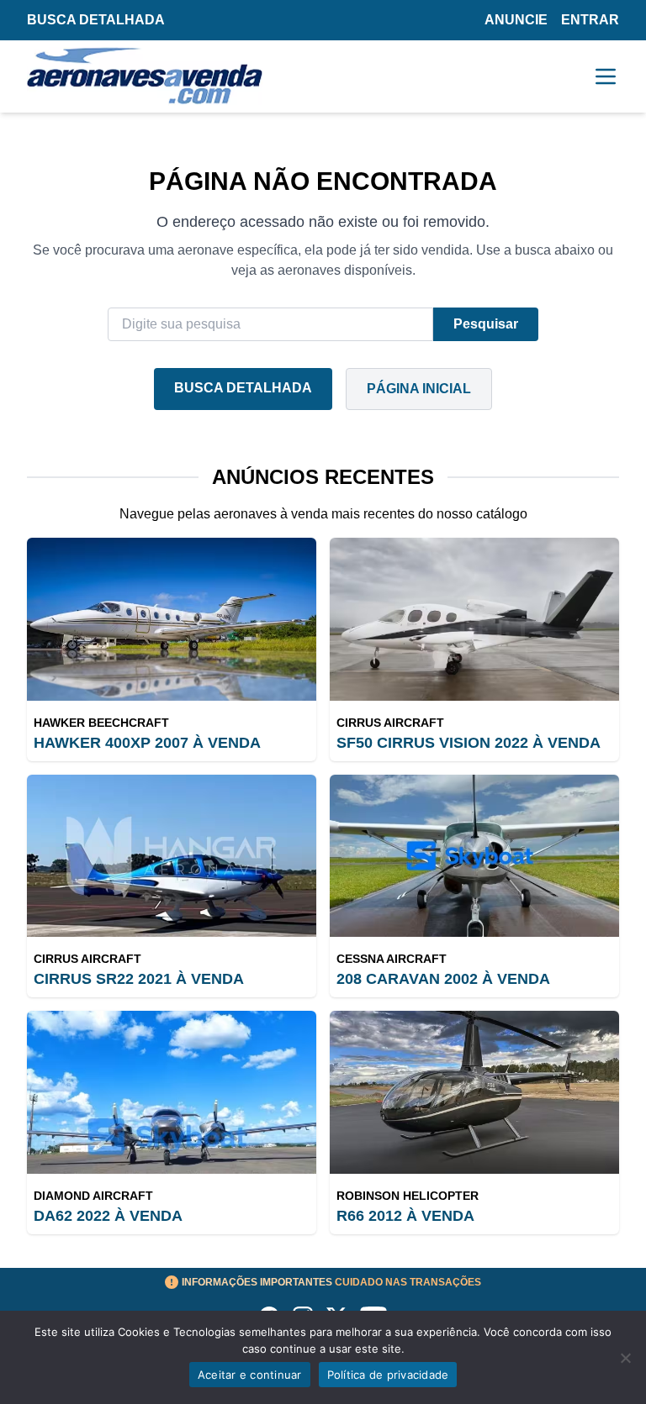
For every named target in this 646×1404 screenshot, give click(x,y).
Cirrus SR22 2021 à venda (139, 978)
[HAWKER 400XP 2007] (171, 619)
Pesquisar (485, 324)
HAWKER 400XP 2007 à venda (147, 742)
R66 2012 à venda (405, 1215)
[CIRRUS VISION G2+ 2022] (474, 619)
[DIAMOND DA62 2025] (171, 1092)
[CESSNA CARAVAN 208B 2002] (474, 856)
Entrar (590, 20)
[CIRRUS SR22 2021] (171, 856)
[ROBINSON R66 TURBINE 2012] (474, 1092)
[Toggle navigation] (605, 76)
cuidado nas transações (331, 1282)
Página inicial (419, 388)
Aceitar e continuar (250, 1374)
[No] (625, 1357)
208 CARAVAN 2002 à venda (443, 978)
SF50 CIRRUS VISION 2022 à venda (468, 742)
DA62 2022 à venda (108, 1215)
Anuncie (516, 20)
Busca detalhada (96, 20)
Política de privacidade (388, 1374)
